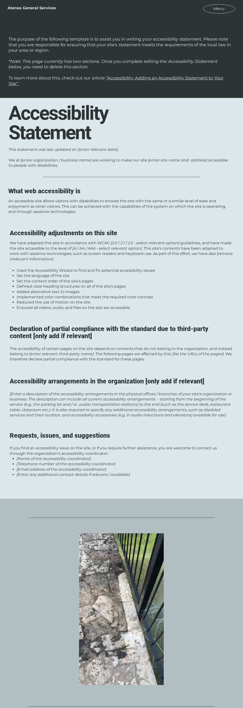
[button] (158, 680)
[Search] (233, 9)
